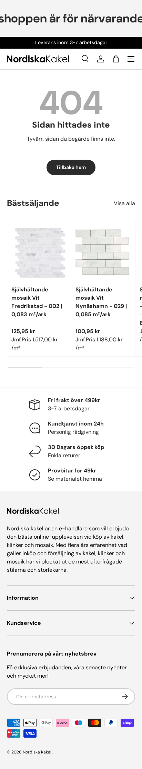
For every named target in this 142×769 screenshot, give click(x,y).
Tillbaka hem (71, 167)
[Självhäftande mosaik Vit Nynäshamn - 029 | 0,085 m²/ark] (103, 252)
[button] (115, 59)
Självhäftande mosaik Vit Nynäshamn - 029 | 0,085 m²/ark (101, 302)
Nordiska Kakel (37, 752)
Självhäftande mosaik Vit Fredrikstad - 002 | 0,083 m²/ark (36, 302)
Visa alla (124, 203)
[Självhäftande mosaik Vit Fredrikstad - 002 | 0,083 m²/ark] (39, 252)
